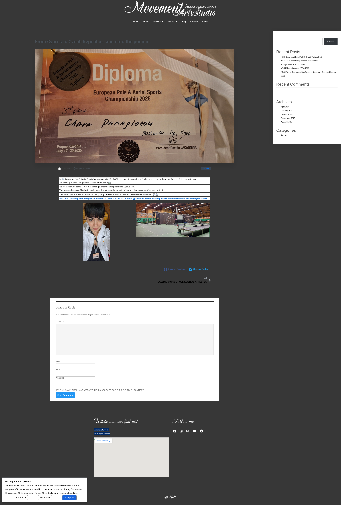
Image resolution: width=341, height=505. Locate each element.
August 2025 (286, 122)
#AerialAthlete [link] (122, 198)
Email (59, 369)
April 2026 (285, 107)
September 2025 (288, 118)
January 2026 (287, 111)
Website (60, 378)
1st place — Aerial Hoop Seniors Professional (299, 61)
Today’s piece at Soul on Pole (293, 64)
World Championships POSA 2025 (295, 68)
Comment (61, 321)
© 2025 (170, 497)
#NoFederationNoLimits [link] (173, 198)
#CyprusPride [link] (137, 198)
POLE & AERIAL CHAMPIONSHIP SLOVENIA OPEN (301, 57)
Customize (20, 497)
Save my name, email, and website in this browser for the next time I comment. (100, 390)
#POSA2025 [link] (65, 198)
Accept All (69, 497)
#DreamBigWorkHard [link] (197, 198)
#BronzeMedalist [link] (105, 198)
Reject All (45, 497)
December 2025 (287, 114)
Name (59, 361)
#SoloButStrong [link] (153, 198)
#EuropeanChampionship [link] (84, 198)
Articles (205, 169)
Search (279, 36)
